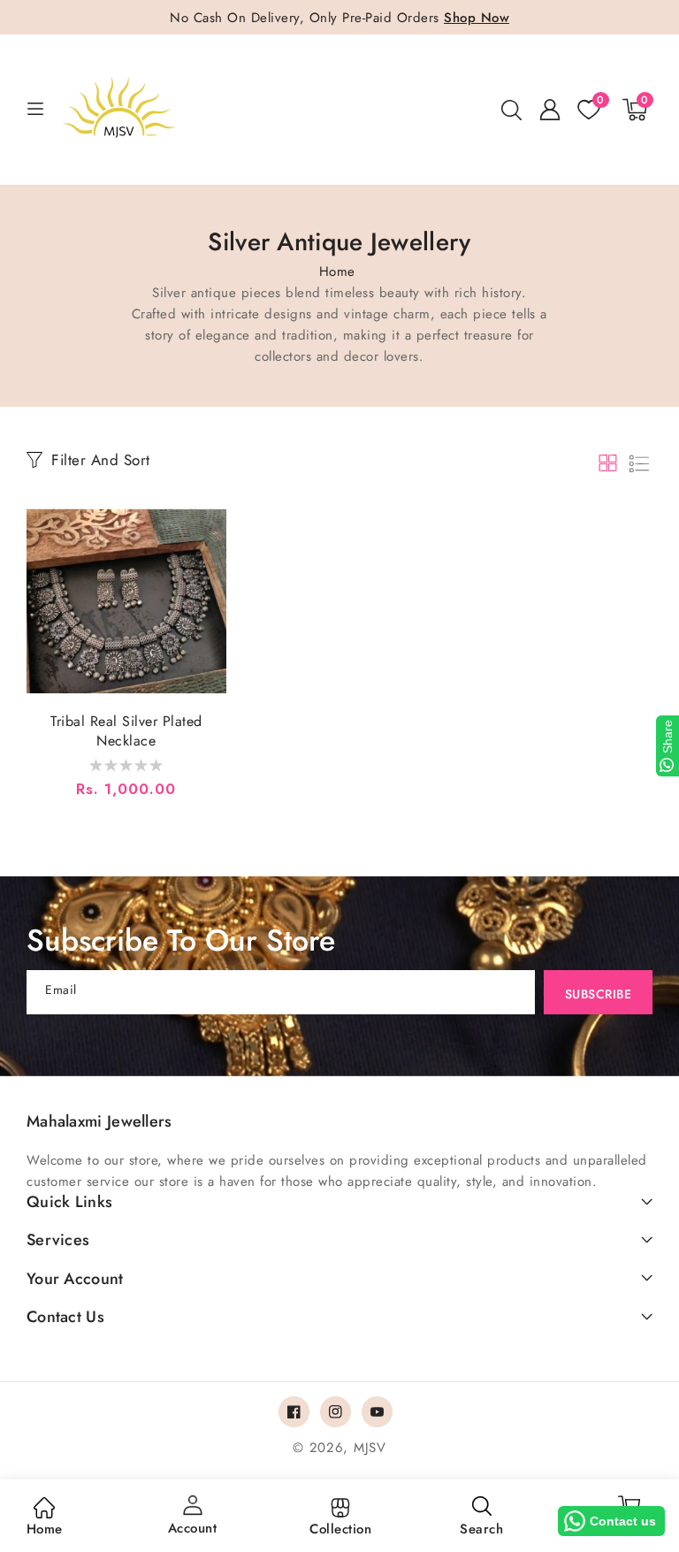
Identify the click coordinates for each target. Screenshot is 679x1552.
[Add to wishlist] (209, 525)
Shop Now (476, 17)
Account (192, 1528)
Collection (340, 1529)
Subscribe (598, 994)
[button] (511, 109)
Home (337, 271)
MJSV (370, 1447)
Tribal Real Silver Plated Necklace (126, 731)
